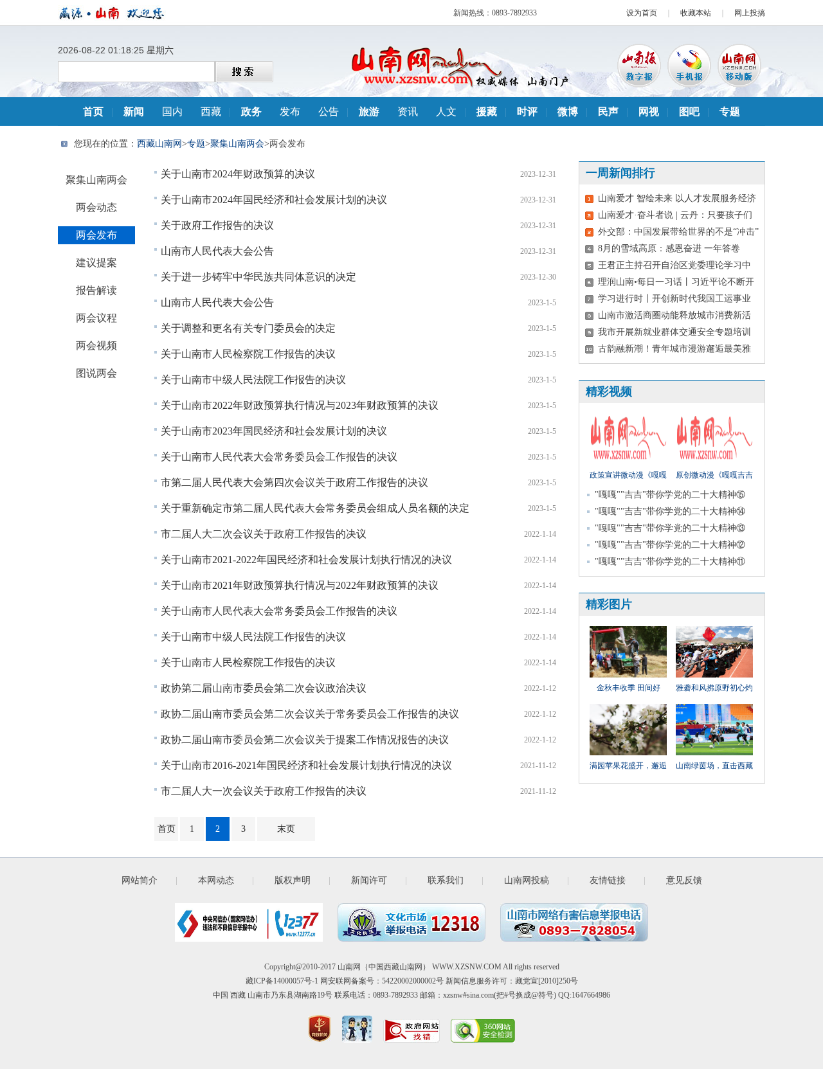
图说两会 (96, 373)
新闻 (133, 111)
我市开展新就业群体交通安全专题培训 (674, 332)
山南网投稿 (526, 880)
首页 (93, 111)
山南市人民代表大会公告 (217, 251)
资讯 (407, 111)
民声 (608, 111)
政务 (251, 111)
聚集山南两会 (237, 143)
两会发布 (96, 234)
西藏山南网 (159, 143)
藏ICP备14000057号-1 (282, 980)
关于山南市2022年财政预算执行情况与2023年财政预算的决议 (300, 405)
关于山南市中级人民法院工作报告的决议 (253, 379)
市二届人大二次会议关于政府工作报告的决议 (263, 533)
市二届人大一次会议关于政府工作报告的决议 (263, 791)
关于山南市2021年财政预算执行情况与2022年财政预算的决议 (300, 585)
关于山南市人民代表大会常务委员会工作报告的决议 (279, 456)
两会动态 (96, 207)
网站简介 (140, 880)
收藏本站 (695, 12)
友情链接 (608, 880)
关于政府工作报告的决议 (217, 225)
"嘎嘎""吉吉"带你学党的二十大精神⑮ (670, 494)
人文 (446, 111)
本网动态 (216, 880)
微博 (567, 111)
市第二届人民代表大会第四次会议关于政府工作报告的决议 (294, 482)
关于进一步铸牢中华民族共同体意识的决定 (258, 276)
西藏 (211, 111)
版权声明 (293, 880)
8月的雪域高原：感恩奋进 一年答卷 (669, 248)
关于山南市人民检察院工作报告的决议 (248, 353)
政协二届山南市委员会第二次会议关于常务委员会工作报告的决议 (310, 713)
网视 (648, 111)
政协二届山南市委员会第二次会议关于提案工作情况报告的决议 (305, 739)
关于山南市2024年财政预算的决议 (238, 173)
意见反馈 (684, 880)
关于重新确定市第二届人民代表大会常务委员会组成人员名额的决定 (315, 508)
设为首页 (641, 12)
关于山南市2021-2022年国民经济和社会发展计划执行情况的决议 (306, 559)
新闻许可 (369, 880)
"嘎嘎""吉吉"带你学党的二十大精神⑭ (670, 511)
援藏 (486, 111)
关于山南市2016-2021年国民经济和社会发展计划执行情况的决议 (306, 765)
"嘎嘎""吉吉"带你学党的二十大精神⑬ (670, 528)
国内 (172, 111)
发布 (290, 111)
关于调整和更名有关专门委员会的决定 (248, 328)
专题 (729, 111)
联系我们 (446, 880)
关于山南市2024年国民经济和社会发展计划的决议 (274, 199)
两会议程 (96, 317)
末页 (286, 829)
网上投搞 (749, 12)
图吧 (689, 111)
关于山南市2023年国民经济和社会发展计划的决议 (274, 431)
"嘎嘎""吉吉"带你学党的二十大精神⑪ (670, 561)
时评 (527, 111)
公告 (328, 111)
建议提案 (96, 262)
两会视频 (96, 345)
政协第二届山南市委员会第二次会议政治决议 (263, 688)
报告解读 (96, 290)
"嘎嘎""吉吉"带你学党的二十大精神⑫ (670, 545)
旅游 (369, 111)
